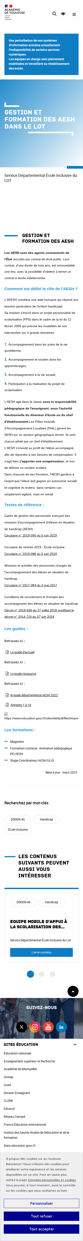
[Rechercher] (54, 14)
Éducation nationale (17, 1053)
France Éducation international (25, 1124)
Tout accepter (41, 1229)
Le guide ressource (23, 674)
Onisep (8, 1077)
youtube (48, 1027)
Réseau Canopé (14, 1116)
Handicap (46, 819)
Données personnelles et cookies (52, 1180)
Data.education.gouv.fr (20, 1145)
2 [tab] (41, 974)
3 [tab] (52, 974)
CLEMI (8, 1100)
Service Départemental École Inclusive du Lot (40, 940)
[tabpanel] (41, 925)
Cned (7, 1085)
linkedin (61, 1027)
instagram (35, 1027)
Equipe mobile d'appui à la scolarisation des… (38, 924)
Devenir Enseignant (17, 1093)
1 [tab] (30, 974)
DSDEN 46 (18, 819)
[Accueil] (16, 12)
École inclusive (18, 829)
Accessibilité (63, 14)
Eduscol (9, 1108)
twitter (21, 1027)
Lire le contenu (42, 952)
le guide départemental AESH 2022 (34, 695)
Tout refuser (41, 1216)
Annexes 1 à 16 (20, 705)
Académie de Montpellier (20, 1069)
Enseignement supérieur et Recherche (29, 1061)
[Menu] (74, 14)
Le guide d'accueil (22, 652)
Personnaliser (41, 1203)
